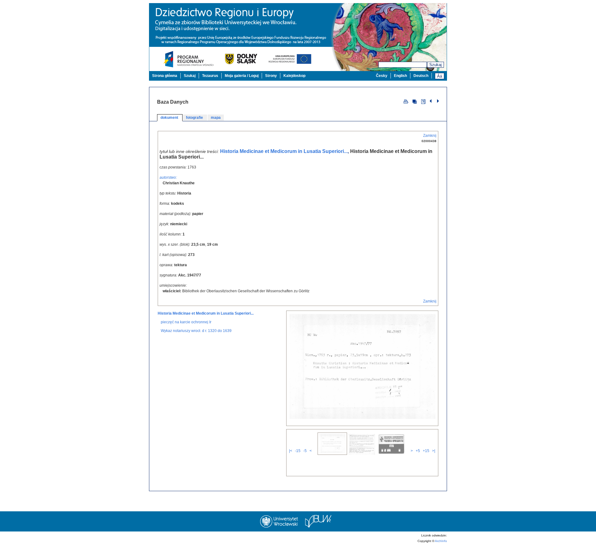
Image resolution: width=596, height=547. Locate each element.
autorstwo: (168, 177)
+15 (426, 451)
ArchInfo (441, 541)
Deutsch (420, 76)
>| (433, 451)
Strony (271, 76)
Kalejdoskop (294, 76)
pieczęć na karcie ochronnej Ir (186, 322)
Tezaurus (210, 76)
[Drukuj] (406, 101)
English (400, 76)
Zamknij (429, 135)
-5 (305, 451)
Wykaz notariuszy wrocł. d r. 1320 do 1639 (196, 331)
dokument (169, 117)
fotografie (195, 117)
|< (290, 451)
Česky (381, 76)
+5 (418, 451)
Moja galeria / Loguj (242, 76)
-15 (297, 451)
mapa (216, 117)
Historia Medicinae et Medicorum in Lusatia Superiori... (284, 151)
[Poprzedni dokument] (431, 101)
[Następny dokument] (438, 101)
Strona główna (164, 76)
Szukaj (435, 64)
